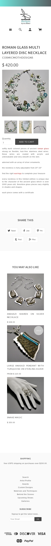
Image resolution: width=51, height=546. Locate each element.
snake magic (14, 417)
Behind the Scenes (25, 494)
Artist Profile (25, 481)
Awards (25, 484)
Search (25, 477)
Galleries (25, 501)
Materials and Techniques (25, 491)
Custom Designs (25, 487)
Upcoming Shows (25, 498)
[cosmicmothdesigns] (25, 16)
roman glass (43, 149)
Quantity (6, 138)
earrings (18, 174)
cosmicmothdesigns (17, 57)
